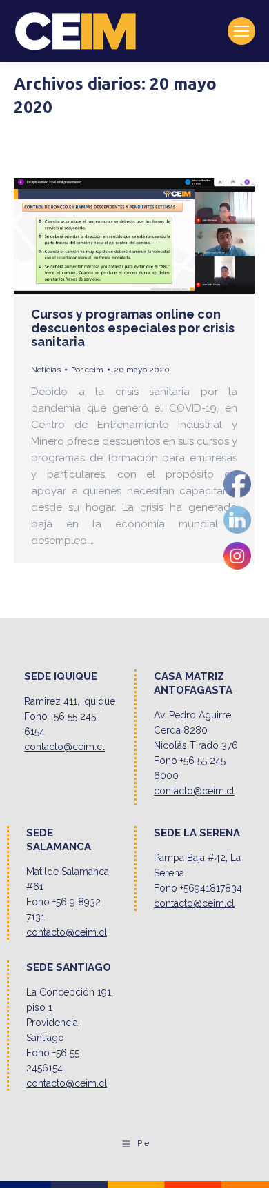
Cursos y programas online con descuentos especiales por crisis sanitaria (133, 328)
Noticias (46, 369)
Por (87, 369)
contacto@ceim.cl (64, 746)
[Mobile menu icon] (241, 31)
